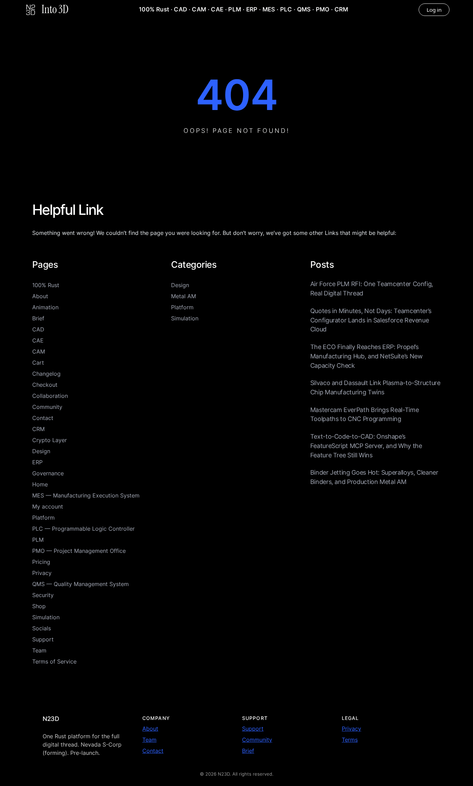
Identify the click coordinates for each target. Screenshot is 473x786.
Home (40, 484)
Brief (38, 318)
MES (268, 9)
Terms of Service (54, 661)
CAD (180, 9)
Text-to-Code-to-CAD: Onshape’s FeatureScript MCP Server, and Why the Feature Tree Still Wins (366, 445)
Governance (48, 473)
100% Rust (154, 9)
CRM (341, 9)
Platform (43, 517)
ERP (252, 9)
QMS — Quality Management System (80, 584)
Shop (39, 606)
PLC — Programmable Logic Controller (83, 528)
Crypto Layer (49, 440)
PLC (286, 9)
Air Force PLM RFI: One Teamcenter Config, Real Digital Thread (371, 288)
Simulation (46, 617)
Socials (41, 628)
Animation (45, 307)
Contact (42, 417)
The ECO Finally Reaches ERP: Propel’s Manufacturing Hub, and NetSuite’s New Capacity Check (366, 356)
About (40, 296)
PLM (234, 9)
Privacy (42, 572)
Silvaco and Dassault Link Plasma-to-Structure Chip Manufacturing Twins (375, 387)
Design (41, 451)
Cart (38, 362)
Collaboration (50, 395)
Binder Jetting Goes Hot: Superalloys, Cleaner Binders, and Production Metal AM (374, 477)
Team (39, 650)
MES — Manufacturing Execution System (86, 495)
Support (43, 639)
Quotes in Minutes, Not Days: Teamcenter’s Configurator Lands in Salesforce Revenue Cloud (370, 320)
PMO (323, 9)
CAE (217, 9)
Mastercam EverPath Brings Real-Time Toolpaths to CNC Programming (364, 414)
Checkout (44, 384)
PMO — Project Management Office (79, 550)
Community (47, 406)
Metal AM (183, 296)
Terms (350, 739)
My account (47, 506)
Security (43, 595)
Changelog (46, 373)
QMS (304, 9)
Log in (434, 9)
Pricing (41, 561)
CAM (199, 9)
